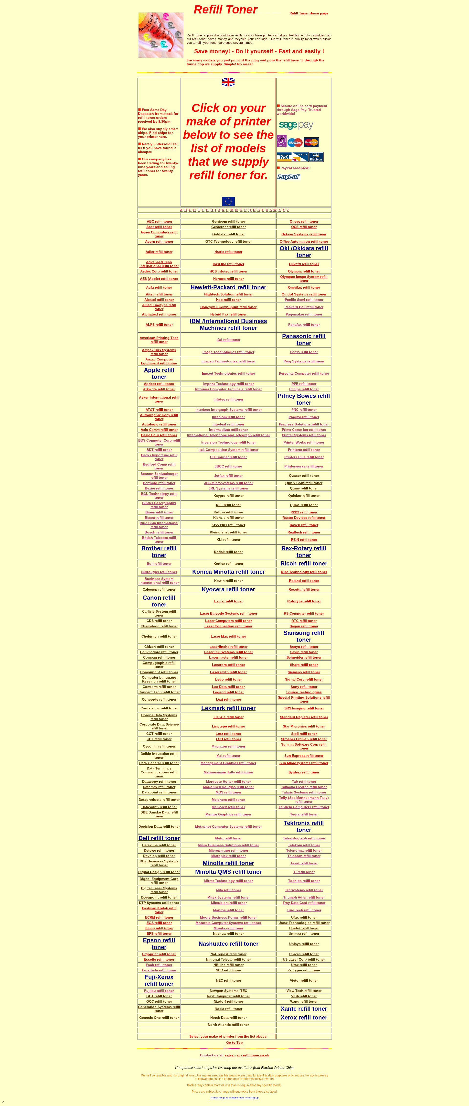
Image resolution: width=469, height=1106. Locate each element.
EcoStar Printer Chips (277, 1068)
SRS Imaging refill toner (304, 708)
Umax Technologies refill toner (304, 923)
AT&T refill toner (159, 410)
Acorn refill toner (159, 241)
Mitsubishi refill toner (228, 903)
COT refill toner (159, 734)
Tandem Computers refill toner (304, 807)
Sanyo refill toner (304, 647)
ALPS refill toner (159, 324)
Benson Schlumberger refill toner (159, 475)
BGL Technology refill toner (159, 495)
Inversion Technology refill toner (228, 442)
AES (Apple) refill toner (159, 279)
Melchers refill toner (228, 800)
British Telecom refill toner (159, 539)
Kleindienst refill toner (228, 532)
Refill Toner (299, 13)
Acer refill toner (159, 227)
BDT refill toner (159, 450)
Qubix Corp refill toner (303, 483)
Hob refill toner (228, 300)
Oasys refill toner (304, 221)
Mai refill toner (228, 756)
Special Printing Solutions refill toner (304, 699)
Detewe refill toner (159, 850)
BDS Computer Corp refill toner (159, 442)
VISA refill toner (304, 996)
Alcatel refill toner (159, 300)
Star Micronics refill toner (304, 726)
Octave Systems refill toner (303, 234)
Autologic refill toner (159, 424)
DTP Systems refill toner (159, 903)
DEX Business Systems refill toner (159, 863)
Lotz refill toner (228, 734)
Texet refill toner (304, 863)
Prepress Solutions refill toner (304, 424)
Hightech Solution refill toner (228, 294)
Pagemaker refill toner (304, 314)
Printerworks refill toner (303, 466)
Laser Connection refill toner (228, 626)
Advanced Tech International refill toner (159, 264)
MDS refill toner (228, 792)
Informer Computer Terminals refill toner (228, 389)
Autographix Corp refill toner (159, 417)
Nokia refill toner (228, 1009)
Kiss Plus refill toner (228, 525)
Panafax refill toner (304, 324)
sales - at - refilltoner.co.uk (247, 1055)
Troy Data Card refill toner (304, 903)
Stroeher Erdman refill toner (304, 739)
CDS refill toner (159, 621)
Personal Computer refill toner (304, 373)
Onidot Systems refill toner (304, 294)
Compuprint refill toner (159, 672)
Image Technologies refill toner (228, 352)
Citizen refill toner (159, 647)
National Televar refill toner (228, 959)
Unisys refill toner (304, 944)
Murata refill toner (228, 928)
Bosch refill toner (159, 532)
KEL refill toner (228, 505)
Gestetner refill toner (228, 227)
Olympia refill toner (304, 271)
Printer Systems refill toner (304, 435)
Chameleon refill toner (159, 626)
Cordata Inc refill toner (159, 708)
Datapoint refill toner (159, 792)
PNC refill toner (304, 410)
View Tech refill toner (304, 991)
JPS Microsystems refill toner (228, 483)
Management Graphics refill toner (228, 763)
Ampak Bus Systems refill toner (159, 352)
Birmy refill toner (159, 512)
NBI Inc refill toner (228, 965)
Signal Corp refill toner (304, 679)
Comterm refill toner (159, 687)
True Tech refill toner (304, 910)
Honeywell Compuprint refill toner (228, 307)
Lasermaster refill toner (228, 657)
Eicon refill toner (159, 928)
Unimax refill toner (304, 933)
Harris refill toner (228, 252)
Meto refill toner (228, 838)
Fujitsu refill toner (159, 991)
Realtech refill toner (304, 532)
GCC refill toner (159, 1001)
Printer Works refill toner (304, 442)
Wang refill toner (304, 1001)
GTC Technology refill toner (228, 241)
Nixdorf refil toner (228, 1001)
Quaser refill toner (304, 475)
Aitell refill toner (159, 294)
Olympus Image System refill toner (304, 278)
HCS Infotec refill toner (228, 271)
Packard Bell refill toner (304, 307)
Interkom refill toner (228, 417)
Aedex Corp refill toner (159, 271)
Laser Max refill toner (228, 636)
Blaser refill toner (159, 518)
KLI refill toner (228, 540)
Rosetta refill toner (304, 589)
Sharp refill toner (304, 665)
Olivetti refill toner (304, 264)
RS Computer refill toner (304, 613)
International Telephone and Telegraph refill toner (228, 435)
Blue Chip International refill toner (159, 525)
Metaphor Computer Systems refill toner (228, 826)
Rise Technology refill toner (304, 572)
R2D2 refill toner (303, 512)
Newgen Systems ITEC (228, 991)
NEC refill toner (228, 980)
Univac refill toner (304, 954)
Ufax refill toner (304, 917)
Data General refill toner (159, 763)
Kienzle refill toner (228, 518)
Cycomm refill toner (159, 746)
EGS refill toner (159, 923)
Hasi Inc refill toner (228, 264)
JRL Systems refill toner (228, 488)
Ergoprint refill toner (159, 954)
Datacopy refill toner (159, 781)
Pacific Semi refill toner (304, 300)
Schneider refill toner (304, 657)
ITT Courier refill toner (228, 457)
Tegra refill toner (304, 814)
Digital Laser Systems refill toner (159, 890)
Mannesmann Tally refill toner (228, 772)
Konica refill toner (228, 563)
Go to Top (234, 1042)
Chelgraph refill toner (159, 636)
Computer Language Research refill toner (159, 679)
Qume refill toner (304, 488)
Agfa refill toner (159, 287)
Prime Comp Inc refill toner (304, 430)
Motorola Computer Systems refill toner (228, 923)
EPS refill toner (159, 933)
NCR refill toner (228, 970)
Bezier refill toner (159, 488)
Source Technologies (304, 692)
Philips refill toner (304, 389)
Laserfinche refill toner (228, 647)
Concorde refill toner (159, 699)
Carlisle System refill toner (159, 613)
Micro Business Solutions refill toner (228, 845)
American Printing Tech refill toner (159, 340)
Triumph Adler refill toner (304, 897)
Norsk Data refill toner (228, 1017)
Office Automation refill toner (304, 241)
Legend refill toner (228, 692)
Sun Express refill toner (303, 756)
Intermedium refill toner (228, 430)
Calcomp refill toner (159, 589)
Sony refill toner (304, 687)
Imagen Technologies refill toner (229, 361)
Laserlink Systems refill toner (228, 652)
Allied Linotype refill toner (159, 307)
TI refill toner (304, 872)
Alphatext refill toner (159, 314)
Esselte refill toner (159, 959)
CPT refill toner (159, 739)
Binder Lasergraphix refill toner (159, 505)
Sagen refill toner (304, 626)
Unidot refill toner (304, 928)
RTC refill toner (304, 621)
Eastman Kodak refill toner (159, 910)
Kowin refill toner (228, 581)
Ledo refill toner (228, 679)
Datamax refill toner (159, 787)
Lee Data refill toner (228, 687)
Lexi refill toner (228, 699)
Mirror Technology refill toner (228, 881)
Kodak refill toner (228, 552)
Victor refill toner (304, 980)
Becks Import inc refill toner (159, 457)
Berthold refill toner (159, 483)
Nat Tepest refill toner (228, 954)
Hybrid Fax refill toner (228, 314)
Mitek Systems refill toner (228, 897)
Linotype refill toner (228, 726)
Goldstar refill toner (228, 234)
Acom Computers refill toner (159, 234)
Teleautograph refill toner (304, 838)
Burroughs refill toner (159, 572)
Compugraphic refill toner (159, 665)
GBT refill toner (159, 996)
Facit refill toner (159, 965)
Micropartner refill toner (228, 850)
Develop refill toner (159, 856)
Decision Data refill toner (159, 826)
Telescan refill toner (304, 856)
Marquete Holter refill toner (228, 781)
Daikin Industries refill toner (159, 755)
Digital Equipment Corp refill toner (159, 881)
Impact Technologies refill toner (228, 373)
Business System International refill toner (159, 581)
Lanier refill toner (228, 601)
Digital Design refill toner (159, 872)
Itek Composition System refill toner (228, 450)
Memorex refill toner (228, 807)
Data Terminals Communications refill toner (159, 772)
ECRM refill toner (159, 917)
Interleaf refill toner (228, 424)
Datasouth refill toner (159, 807)
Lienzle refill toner (228, 717)
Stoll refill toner (304, 734)
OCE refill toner (304, 227)
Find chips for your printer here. (155, 135)
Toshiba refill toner (304, 881)
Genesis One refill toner (159, 1017)
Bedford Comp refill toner (159, 466)
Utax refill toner (304, 965)
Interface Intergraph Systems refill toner (228, 410)
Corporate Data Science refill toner (159, 726)
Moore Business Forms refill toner (228, 917)
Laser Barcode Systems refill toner (228, 613)
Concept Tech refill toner (159, 692)
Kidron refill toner (228, 512)
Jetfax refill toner (228, 475)
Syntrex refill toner (303, 772)
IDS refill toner (228, 340)
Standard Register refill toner (304, 717)
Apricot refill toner (159, 384)
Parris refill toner (304, 352)
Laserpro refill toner (228, 665)
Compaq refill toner (159, 657)
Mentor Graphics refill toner (228, 814)
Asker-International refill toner (159, 399)
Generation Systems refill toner (159, 1009)
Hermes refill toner (228, 279)
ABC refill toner (159, 221)
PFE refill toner (304, 384)
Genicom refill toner (228, 221)
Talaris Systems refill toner (304, 792)
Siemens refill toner (304, 672)
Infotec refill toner (228, 399)
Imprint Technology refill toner (228, 384)
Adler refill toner (159, 252)
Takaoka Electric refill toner (304, 787)
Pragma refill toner (304, 417)
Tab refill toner (304, 781)
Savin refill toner (304, 652)
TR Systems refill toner (304, 890)
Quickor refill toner (304, 496)
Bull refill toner (159, 563)
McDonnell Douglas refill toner (228, 787)
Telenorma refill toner (304, 850)
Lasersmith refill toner (228, 672)
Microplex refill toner (228, 856)
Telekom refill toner (304, 845)
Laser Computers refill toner (228, 621)
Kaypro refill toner (228, 496)
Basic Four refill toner (159, 435)
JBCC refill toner (228, 466)
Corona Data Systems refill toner (159, 717)
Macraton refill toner (228, 746)
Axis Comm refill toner (159, 430)
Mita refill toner (228, 890)
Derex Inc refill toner (159, 845)
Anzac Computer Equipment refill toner (159, 361)
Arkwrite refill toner (159, 389)
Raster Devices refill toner (303, 518)
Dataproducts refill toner (159, 800)
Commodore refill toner (159, 652)
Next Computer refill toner (228, 996)
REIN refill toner (304, 540)
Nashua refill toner (228, 933)
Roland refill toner (304, 581)
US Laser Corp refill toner (304, 959)
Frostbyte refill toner (159, 970)
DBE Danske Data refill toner (159, 814)
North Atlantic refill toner (228, 1025)
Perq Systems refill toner (304, 361)
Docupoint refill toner (159, 897)
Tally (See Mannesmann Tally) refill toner (304, 799)
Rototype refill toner (304, 601)
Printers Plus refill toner (304, 457)
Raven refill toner (304, 525)
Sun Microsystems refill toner (303, 763)
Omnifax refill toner (304, 287)
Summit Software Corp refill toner (304, 746)
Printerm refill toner (304, 450)
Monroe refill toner (228, 910)
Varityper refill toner (304, 970)
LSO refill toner (228, 739)
